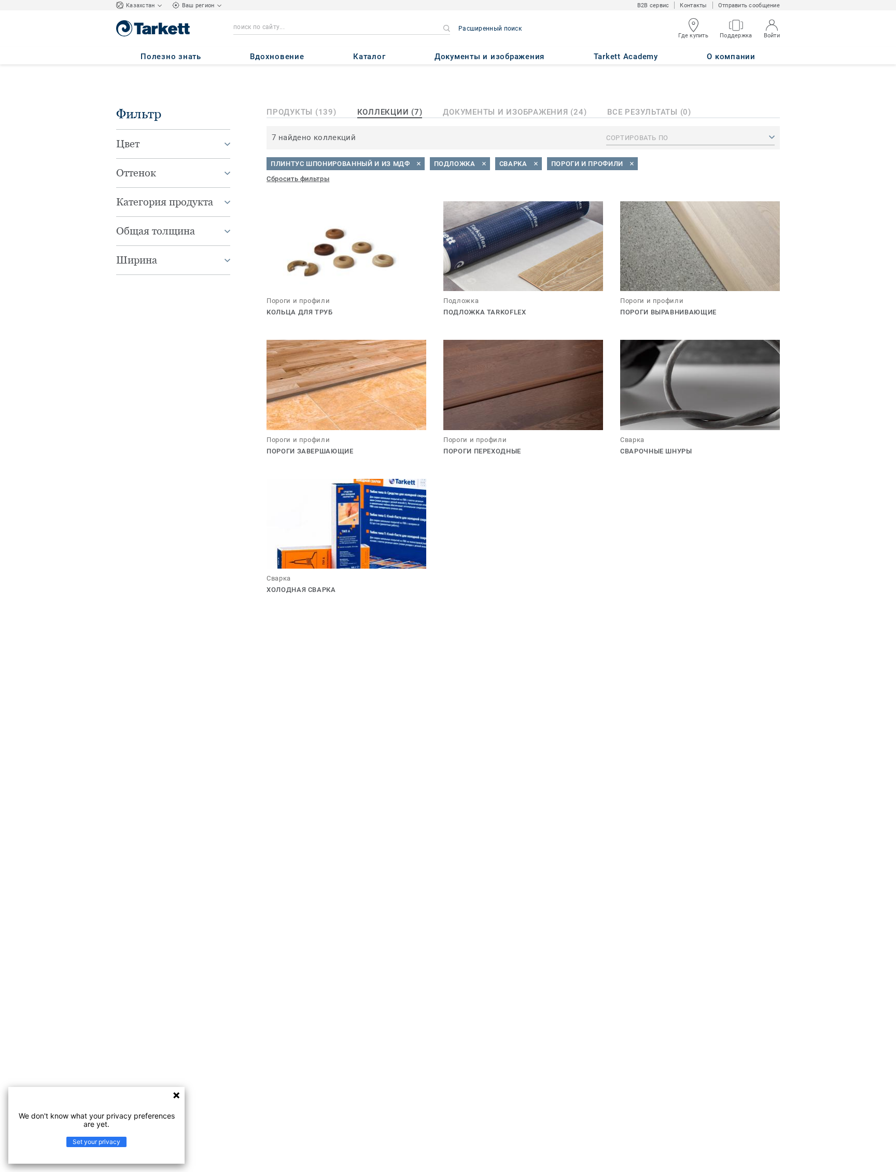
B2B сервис (653, 5)
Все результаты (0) (649, 112)
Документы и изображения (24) (514, 112)
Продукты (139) (302, 112)
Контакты (693, 5)
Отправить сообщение (749, 5)
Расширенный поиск (490, 28)
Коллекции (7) (390, 112)
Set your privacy (96, 1142)
